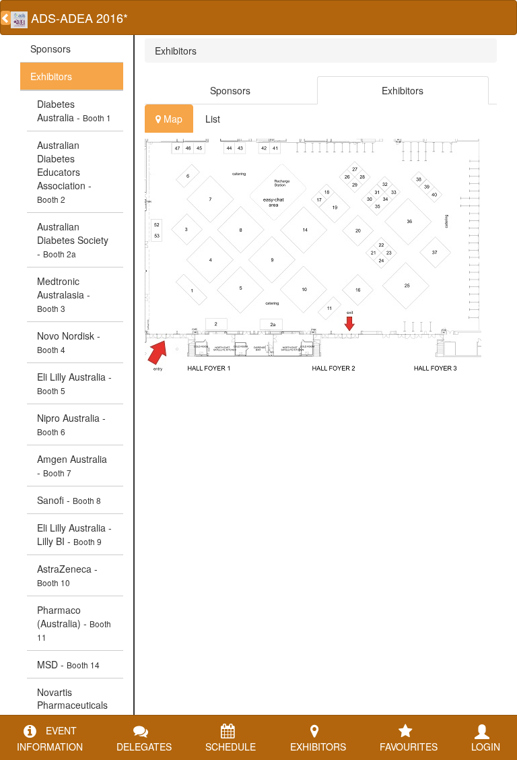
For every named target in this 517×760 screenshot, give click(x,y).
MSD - (68, 664)
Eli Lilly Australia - (74, 383)
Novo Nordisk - (68, 342)
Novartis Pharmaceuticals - (72, 705)
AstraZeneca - (67, 575)
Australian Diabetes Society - (72, 240)
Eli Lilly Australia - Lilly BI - (74, 534)
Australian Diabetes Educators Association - (64, 171)
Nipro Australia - (71, 424)
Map (171, 118)
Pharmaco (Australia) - (74, 623)
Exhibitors (51, 76)
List (212, 118)
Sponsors (50, 48)
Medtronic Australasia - (63, 294)
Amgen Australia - (72, 465)
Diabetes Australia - (74, 110)
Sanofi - (69, 500)
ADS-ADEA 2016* (78, 17)
